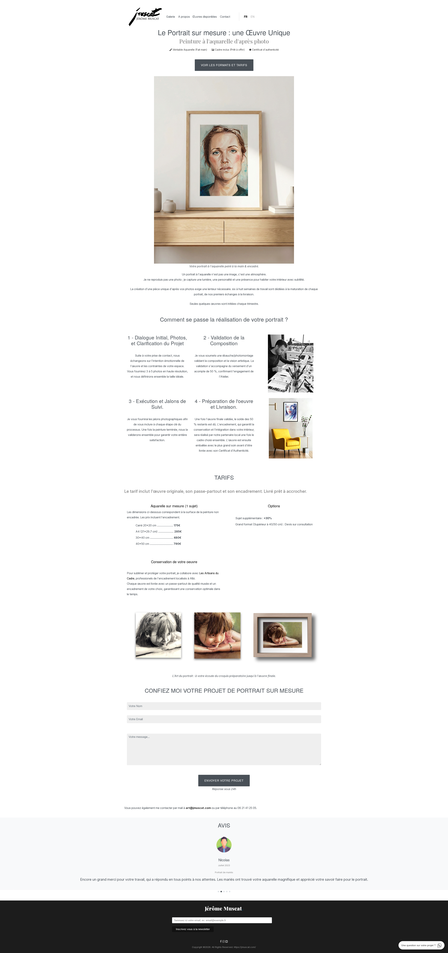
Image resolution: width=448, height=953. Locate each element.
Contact (225, 16)
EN (252, 16)
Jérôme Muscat (224, 908)
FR (245, 16)
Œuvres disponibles (204, 16)
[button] (218, 892)
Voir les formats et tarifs (224, 65)
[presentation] (13, 891)
